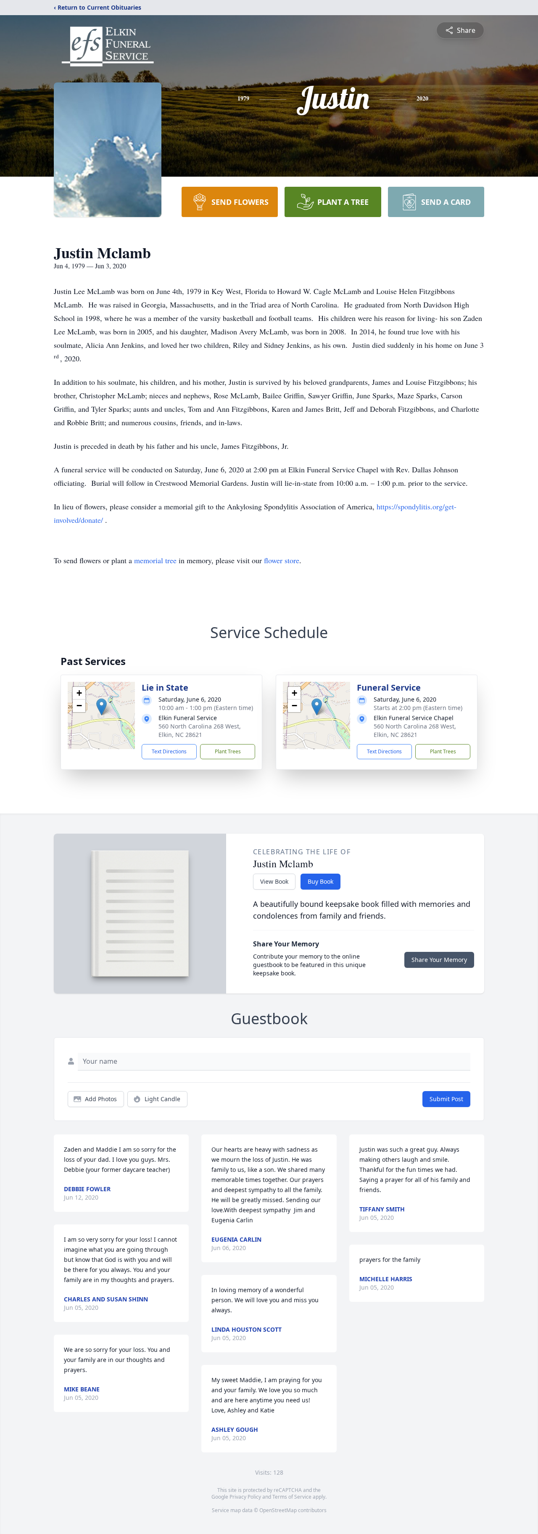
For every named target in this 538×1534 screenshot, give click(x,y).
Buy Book (320, 881)
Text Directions (169, 751)
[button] (101, 706)
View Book (274, 881)
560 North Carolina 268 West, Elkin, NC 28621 (199, 730)
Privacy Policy (245, 1496)
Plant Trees (228, 751)
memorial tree (155, 560)
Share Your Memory (439, 960)
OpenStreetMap (278, 1510)
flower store (281, 560)
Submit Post (446, 1099)
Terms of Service (291, 1496)
